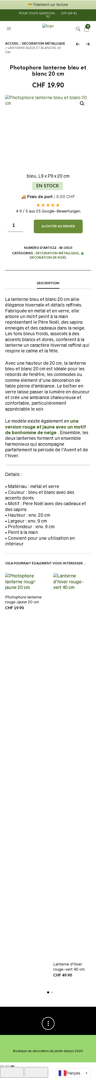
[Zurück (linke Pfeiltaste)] (12, 1072)
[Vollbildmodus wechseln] (2, 1066)
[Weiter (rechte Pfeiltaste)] (36, 1072)
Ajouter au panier (58, 226)
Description (48, 283)
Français (73, 1073)
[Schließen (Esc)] (12, 1066)
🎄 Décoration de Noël (57, 255)
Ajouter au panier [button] (38, 586)
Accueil (12, 44)
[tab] (48, 283)
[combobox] (73, 1073)
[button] (9, 28)
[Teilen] (7, 1066)
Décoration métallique (43, 44)
